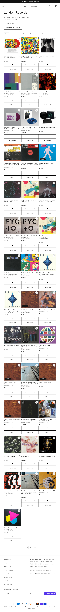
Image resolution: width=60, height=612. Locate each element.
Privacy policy (36, 606)
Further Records (11, 606)
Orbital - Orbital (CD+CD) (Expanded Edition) (10, 383)
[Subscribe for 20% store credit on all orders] (30, 593)
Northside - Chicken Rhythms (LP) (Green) (29, 273)
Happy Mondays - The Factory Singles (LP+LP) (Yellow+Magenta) (46, 237)
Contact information (31, 608)
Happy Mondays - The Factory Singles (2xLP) (28, 201)
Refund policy (28, 606)
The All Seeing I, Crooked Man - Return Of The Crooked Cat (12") (29, 164)
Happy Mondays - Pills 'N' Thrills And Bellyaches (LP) (29, 57)
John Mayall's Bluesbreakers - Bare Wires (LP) (46, 92)
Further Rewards (8, 573)
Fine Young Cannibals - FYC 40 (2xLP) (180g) (29, 236)
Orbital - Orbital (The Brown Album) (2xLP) (28, 310)
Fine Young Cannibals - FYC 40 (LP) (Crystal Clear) (11, 236)
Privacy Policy (7, 566)
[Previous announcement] (3, 1)
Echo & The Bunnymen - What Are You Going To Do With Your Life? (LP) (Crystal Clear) (29, 492)
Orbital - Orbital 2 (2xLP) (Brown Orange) (12, 420)
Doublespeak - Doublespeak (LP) (47, 127)
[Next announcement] (57, 1)
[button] (3, 6)
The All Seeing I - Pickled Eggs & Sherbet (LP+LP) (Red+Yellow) (47, 420)
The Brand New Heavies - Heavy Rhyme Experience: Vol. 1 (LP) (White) (12, 164)
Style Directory (8, 584)
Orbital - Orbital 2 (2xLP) (45, 382)
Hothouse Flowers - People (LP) (47, 309)
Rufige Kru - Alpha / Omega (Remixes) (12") (11, 201)
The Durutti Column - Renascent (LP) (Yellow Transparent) (12, 92)
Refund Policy (7, 559)
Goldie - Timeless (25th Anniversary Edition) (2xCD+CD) (47, 456)
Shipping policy (52, 606)
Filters (6, 34)
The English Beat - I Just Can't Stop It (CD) (11, 491)
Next (35, 547)
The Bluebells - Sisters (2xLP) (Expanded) (46, 346)
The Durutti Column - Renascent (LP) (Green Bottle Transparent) (29, 92)
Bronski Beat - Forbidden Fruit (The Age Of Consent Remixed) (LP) (29, 347)
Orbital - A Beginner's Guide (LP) (47, 490)
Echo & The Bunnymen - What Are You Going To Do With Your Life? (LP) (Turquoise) (29, 384)
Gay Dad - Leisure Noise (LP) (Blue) (46, 164)
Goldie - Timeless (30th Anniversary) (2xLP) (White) (11, 310)
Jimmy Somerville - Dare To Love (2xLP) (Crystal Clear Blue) (47, 201)
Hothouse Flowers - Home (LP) (11, 345)
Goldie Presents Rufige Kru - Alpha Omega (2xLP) (28, 420)
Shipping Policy (8, 563)
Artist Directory (8, 577)
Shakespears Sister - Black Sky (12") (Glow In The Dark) (12, 456)
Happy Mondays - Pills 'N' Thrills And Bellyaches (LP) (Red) (12, 57)
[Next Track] (16, 64)
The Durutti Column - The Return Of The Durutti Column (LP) (12, 273)
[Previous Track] (8, 64)
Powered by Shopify (19, 606)
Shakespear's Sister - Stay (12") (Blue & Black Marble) (29, 128)
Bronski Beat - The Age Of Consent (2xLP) (10, 528)
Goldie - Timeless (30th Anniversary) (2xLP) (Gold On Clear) (46, 274)
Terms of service (44, 606)
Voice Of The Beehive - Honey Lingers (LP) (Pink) (28, 456)
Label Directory (8, 580)
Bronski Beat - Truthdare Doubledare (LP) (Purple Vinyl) (11, 128)
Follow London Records (13, 27)
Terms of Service (8, 570)
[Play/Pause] (12, 64)
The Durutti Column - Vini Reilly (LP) (47, 57)
